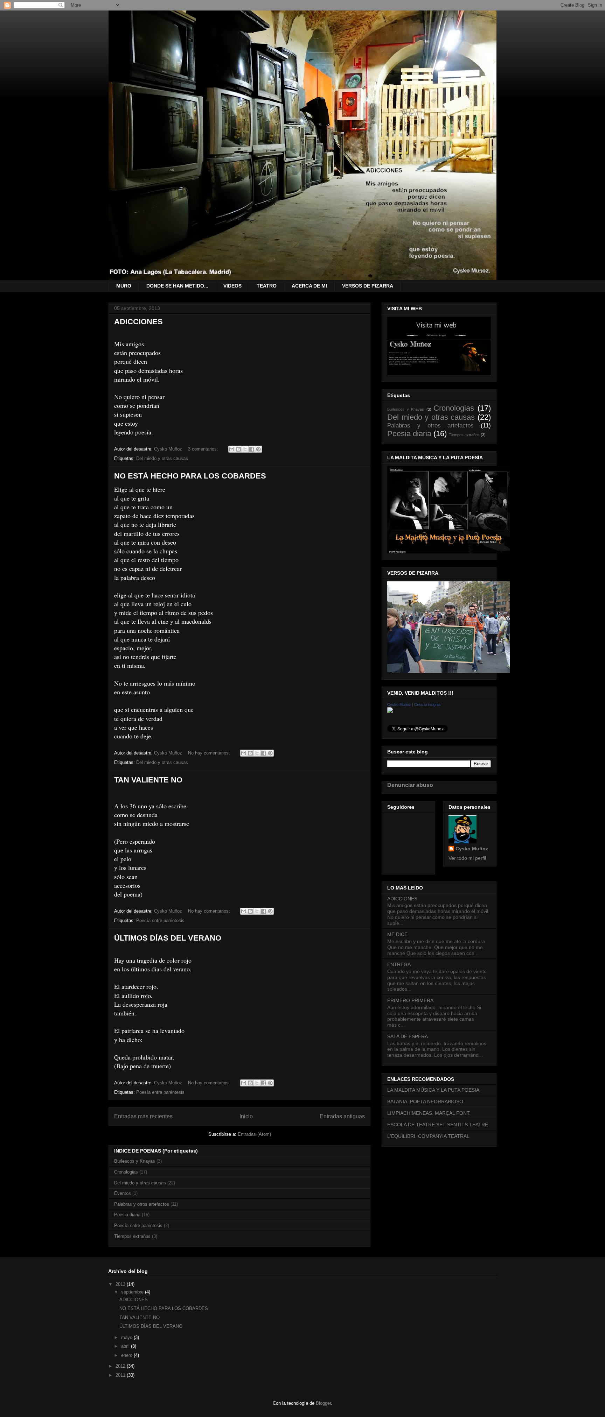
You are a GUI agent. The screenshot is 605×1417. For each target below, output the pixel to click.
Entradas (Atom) (254, 1134)
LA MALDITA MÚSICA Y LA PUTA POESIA (433, 1090)
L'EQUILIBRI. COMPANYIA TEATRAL (428, 1136)
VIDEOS (232, 286)
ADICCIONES (138, 321)
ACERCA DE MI (309, 286)
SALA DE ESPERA (407, 1036)
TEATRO (267, 286)
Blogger (323, 1403)
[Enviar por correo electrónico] (231, 449)
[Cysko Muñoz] (390, 711)
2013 (121, 1284)
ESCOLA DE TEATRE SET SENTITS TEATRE (437, 1124)
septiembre (133, 1292)
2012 (121, 1366)
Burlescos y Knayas (134, 1161)
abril (126, 1346)
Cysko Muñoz (399, 704)
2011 (121, 1375)
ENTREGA (399, 964)
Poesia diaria (127, 1214)
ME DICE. (398, 934)
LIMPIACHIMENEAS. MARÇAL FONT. (429, 1113)
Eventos (122, 1193)
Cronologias (126, 1172)
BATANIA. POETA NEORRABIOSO (425, 1101)
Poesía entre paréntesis (160, 920)
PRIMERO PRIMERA (410, 1000)
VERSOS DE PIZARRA (367, 286)
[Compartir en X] (245, 449)
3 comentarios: (204, 449)
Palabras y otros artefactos (141, 1204)
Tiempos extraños (132, 1236)
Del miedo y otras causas (162, 458)
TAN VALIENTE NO (148, 779)
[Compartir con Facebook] (251, 449)
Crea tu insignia (427, 704)
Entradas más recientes (143, 1116)
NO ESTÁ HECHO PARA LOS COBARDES (190, 476)
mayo (127, 1337)
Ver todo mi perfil (467, 858)
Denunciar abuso (410, 785)
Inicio (246, 1116)
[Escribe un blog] (238, 449)
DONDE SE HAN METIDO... (177, 286)
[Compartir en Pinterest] (258, 449)
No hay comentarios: (209, 753)
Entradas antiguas (342, 1116)
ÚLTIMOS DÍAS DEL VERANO (167, 938)
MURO (123, 286)
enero (127, 1355)
